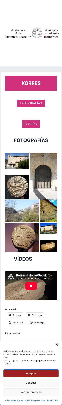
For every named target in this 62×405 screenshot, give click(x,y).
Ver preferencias (31, 392)
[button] (57, 344)
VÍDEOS (31, 124)
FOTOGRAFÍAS (31, 103)
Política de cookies (14, 400)
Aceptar (31, 373)
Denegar (31, 382)
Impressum (52, 400)
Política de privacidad (35, 400)
